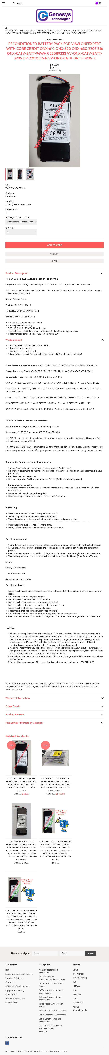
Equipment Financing (14, 990)
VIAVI (75, 969)
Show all (43, 1031)
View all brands (80, 1010)
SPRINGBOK (78, 1002)
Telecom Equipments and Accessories (50, 998)
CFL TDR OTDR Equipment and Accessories (51, 1027)
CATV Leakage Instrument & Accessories (51, 991)
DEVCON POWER (80, 978)
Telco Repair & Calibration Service (51, 1005)
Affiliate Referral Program (17, 986)
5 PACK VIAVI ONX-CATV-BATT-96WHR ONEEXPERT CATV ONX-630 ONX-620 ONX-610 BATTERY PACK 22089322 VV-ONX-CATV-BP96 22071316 (56, 784)
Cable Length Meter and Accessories (50, 1020)
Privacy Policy (11, 1002)
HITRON (76, 986)
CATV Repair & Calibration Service (51, 984)
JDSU (75, 982)
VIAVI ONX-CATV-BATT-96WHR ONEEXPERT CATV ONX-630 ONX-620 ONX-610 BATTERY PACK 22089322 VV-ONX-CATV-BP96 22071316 (21, 784)
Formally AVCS (11, 994)
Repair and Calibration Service (19, 974)
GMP (75, 990)
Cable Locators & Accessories (52, 1014)
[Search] (13, 3)
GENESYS (77, 994)
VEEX (75, 998)
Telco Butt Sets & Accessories (53, 1010)
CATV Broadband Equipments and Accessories (52, 978)
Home (8, 969)
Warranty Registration (15, 998)
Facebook (7, 1043)
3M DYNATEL (78, 974)
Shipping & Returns (14, 978)
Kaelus (76, 1006)
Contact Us (10, 982)
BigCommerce (62, 1051)
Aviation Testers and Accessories (48, 971)
